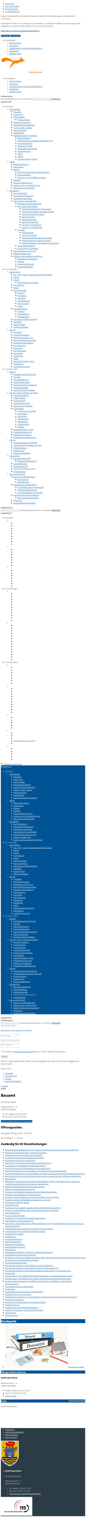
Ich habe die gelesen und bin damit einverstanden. (34, 1051)
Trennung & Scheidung (31, 224)
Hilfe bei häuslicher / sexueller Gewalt (38, 211)
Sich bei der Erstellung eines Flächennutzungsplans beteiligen (31, 1268)
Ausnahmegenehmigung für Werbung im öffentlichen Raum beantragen (36, 1170)
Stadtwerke (14, 50)
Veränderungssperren (14, 1299)
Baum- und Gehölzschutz (24, 476)
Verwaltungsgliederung (23, 195)
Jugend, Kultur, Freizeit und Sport (23, 392)
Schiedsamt (18, 363)
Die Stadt (9, 106)
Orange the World (29, 235)
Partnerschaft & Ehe (30, 222)
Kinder (16, 279)
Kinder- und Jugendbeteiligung (26, 185)
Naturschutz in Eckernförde (25, 484)
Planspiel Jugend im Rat (23, 188)
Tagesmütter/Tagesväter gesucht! (27, 445)
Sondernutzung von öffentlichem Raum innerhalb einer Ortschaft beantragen (38, 1278)
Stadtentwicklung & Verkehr (25, 135)
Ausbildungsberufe (26, 264)
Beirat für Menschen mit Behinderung (34, 172)
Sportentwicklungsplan (23, 429)
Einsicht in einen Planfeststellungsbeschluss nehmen (28, 1199)
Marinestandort (20, 130)
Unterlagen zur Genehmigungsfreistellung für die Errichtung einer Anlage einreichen (41, 1297)
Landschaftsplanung (14, 1239)
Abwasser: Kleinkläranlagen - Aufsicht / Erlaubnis (26, 1152)
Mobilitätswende (20, 466)
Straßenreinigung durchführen (18, 1294)
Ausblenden (5, 36)
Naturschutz (10, 1249)
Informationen (24, 300)
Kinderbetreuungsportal (28, 282)
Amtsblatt (17, 332)
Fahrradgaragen (12, 1205)
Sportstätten (18, 408)
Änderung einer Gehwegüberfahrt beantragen (24, 1157)
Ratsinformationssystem (23, 361)
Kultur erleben (19, 398)
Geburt (16, 277)
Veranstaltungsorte (21, 403)
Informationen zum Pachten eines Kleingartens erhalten (29, 1228)
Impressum (10, 1429)
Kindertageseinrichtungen (24, 374)
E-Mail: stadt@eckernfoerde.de (25, 1493)
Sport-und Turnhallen (27, 411)
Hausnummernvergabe (15, 1215)
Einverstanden (15, 36)
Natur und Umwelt (17, 474)
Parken (20, 156)
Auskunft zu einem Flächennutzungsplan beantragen (27, 1168)
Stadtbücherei (15, 53)
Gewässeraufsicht (12, 1212)
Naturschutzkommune (27, 489)
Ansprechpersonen (21, 335)
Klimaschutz (14, 455)
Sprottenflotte (19, 471)
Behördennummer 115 (23, 337)
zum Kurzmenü (11, 8)
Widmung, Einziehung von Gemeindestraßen (24, 1310)
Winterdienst (10, 1312)
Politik (12, 161)
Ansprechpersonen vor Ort (24, 251)
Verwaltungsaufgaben (22, 198)
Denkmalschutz (24, 151)
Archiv (20, 306)
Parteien (17, 180)
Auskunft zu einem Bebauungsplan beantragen (25, 1165)
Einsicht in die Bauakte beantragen (20, 1189)
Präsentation (14, 109)
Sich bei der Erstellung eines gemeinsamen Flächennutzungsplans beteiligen (38, 1270)
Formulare (17, 348)
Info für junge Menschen (32, 227)
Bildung (12, 371)
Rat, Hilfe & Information (28, 206)
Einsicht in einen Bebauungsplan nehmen (23, 1194)
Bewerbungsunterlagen (28, 258)
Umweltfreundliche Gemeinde (31, 487)
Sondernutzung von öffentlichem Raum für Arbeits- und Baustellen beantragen (39, 1276)
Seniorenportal (19, 290)
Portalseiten (10, 40)
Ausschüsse (18, 167)
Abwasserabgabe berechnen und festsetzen (23, 1155)
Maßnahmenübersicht (27, 461)
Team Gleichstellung (26, 245)
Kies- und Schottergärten (28, 497)
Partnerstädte (19, 117)
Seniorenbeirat (24, 174)
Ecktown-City (19, 450)
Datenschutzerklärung (23, 1051)
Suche (55, 99)
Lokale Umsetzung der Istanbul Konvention (40, 243)
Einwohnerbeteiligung (23, 182)
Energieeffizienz (20, 463)
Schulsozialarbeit (20, 387)
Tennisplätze (23, 419)
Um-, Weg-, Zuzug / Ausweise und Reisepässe (32, 274)
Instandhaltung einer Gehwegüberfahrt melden (25, 1231)
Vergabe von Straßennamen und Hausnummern (25, 1302)
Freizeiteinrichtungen (22, 432)
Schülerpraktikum (25, 266)
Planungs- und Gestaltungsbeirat (32, 177)
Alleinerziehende (29, 219)
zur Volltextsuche (12, 11)
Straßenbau (10, 1289)
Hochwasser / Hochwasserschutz (19, 1220)
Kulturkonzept (19, 400)
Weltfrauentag (28, 232)
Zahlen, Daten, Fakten (22, 127)
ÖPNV (20, 153)
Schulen (16, 377)
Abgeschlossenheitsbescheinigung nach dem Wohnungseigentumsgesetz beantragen (42, 1149)
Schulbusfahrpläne (21, 382)
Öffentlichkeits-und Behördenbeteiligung (35, 140)
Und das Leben (11, 369)
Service (12, 329)
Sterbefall (17, 321)
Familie (12, 440)
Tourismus (13, 45)
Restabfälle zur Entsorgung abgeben (20, 1255)
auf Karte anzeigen (77, 1400)
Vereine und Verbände (23, 405)
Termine (21, 293)
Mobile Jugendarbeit (22, 434)
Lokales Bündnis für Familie (25, 442)
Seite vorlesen (15, 43)
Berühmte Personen (22, 122)
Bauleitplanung (24, 138)
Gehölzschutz (23, 482)
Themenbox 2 (23, 314)
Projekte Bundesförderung (24, 437)
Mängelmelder (19, 350)
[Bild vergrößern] (10, 1454)
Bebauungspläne (25, 146)
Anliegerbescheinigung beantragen (20, 1160)
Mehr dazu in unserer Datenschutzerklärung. (20, 30)
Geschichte (18, 114)
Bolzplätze (22, 416)
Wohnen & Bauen (20, 327)
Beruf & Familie (28, 216)
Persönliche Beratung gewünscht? (36, 209)
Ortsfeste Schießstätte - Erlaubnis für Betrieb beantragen (29, 1252)
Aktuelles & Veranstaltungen (30, 203)
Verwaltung (14, 190)
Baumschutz (23, 479)
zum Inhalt (9, 3)
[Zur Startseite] (31, 73)
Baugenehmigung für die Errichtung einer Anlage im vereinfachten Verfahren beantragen (43, 1176)
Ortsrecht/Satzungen (22, 253)
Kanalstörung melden (14, 1234)
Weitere (21, 426)
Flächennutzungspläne (27, 159)
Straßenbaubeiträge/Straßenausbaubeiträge (24, 1291)
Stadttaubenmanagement (24, 503)
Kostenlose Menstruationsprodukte (37, 237)
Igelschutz (17, 500)
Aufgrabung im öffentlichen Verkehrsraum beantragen (28, 1163)
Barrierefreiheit (11, 1434)
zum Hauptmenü (12, 6)
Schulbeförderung (21, 379)
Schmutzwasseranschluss (16, 1262)
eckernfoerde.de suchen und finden (16, 99)
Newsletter (18, 353)
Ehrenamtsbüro (20, 447)
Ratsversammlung (21, 164)
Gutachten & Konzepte (27, 148)
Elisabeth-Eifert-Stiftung (23, 342)
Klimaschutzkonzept (22, 458)
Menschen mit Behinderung (25, 319)
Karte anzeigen (7, 1121)
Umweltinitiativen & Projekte (30, 492)
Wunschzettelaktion (21, 453)
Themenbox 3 (23, 316)
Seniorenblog (23, 303)
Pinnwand (22, 295)
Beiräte (16, 169)
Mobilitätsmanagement (15, 1247)
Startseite (9, 1073)
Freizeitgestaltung (21, 395)
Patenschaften (24, 119)
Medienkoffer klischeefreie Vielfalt (36, 240)
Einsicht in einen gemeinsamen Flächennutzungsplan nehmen (32, 1197)
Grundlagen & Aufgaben (28, 248)
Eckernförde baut (25, 143)
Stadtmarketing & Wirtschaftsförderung (25, 48)
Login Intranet (11, 1437)
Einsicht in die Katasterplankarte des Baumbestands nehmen (31, 1191)
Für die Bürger (11, 269)
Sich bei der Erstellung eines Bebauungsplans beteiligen (29, 1265)
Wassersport (23, 421)
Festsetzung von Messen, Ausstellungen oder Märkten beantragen (33, 1207)
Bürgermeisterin (20, 193)
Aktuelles (17, 111)
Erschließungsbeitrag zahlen (17, 1202)
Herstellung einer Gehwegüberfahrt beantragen (25, 1218)
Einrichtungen (19, 345)
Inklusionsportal (20, 308)
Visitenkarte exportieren (22, 1121)
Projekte (21, 230)
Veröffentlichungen (21, 366)
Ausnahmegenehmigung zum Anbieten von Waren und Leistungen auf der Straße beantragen (45, 1173)
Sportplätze (22, 413)
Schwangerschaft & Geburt (33, 214)
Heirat (16, 287)
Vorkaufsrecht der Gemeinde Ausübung (22, 1307)
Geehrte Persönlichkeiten (24, 125)
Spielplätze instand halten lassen (19, 1286)
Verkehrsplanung (12, 1304)
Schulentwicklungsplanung (25, 384)
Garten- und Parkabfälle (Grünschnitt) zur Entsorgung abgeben (31, 1210)
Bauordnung (10, 1178)
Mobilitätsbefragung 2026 (24, 468)
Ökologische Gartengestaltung (26, 495)
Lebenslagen (14, 272)
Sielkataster (10, 1273)
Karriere (21, 261)
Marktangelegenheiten (14, 1244)
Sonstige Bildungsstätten (24, 390)
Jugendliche (18, 285)
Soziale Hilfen (19, 324)
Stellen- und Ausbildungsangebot (27, 256)
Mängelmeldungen (13, 1241)
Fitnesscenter (23, 424)
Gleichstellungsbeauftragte (25, 201)
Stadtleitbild (18, 132)
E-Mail (10, 1395)
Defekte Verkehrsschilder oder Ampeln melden (25, 1186)
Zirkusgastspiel (11, 1315)
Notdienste (18, 356)
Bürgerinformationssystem (24, 340)
